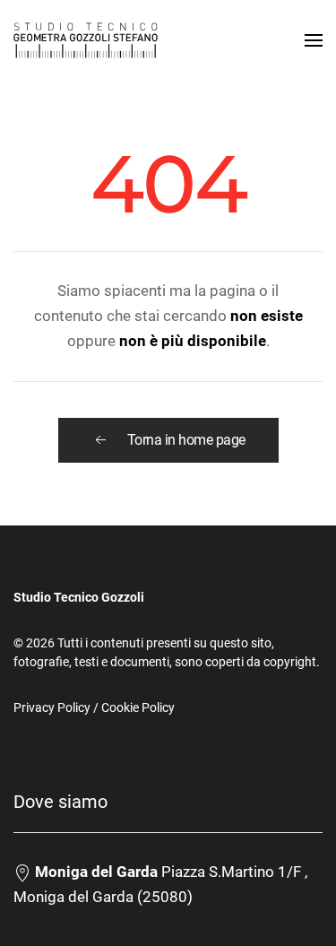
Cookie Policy (138, 707)
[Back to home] (85, 40)
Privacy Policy (51, 707)
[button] (314, 40)
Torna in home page (186, 440)
